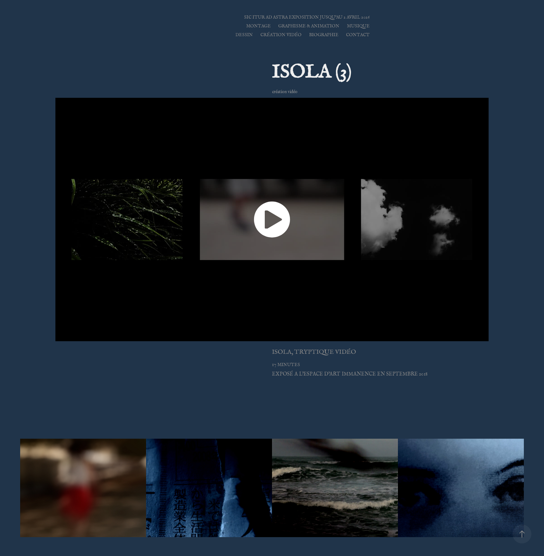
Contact (358, 34)
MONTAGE (258, 26)
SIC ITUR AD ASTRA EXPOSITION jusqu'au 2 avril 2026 (307, 17)
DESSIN (244, 34)
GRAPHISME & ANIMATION (308, 26)
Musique (358, 26)
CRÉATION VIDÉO (281, 34)
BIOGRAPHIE (323, 34)
